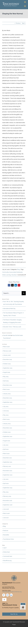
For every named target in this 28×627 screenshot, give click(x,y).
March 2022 (6, 453)
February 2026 (7, 351)
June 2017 (6, 517)
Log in (4, 547)
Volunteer (14, 275)
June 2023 (6, 410)
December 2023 (7, 398)
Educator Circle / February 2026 (12, 326)
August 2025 (6, 372)
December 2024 (7, 385)
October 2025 (7, 363)
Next (23, 23)
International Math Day (9, 308)
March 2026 (6, 346)
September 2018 (7, 505)
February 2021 (7, 466)
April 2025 (6, 381)
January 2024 (7, 393)
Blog (18, 269)
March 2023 (6, 419)
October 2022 (7, 432)
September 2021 (7, 462)
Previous (18, 23)
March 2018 (6, 513)
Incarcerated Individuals (15, 272)
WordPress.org (7, 560)
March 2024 (6, 389)
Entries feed (6, 552)
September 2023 (7, 402)
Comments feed (7, 556)
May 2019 (5, 492)
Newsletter (6, 535)
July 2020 (5, 479)
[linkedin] (11, 595)
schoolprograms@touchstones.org (12, 591)
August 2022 (6, 440)
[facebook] (3, 595)
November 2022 (7, 428)
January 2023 (7, 423)
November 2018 (7, 500)
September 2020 (7, 475)
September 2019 (7, 487)
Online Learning (6, 275)
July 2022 (5, 445)
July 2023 (5, 406)
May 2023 (5, 415)
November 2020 (7, 470)
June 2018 (6, 509)
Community (5, 272)
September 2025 (7, 368)
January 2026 (7, 355)
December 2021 (7, 458)
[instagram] (7, 595)
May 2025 (5, 376)
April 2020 (6, 483)
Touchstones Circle (8, 539)
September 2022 (7, 436)
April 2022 (6, 449)
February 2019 (7, 496)
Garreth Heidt (6, 335)
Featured (5, 530)
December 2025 (7, 359)
